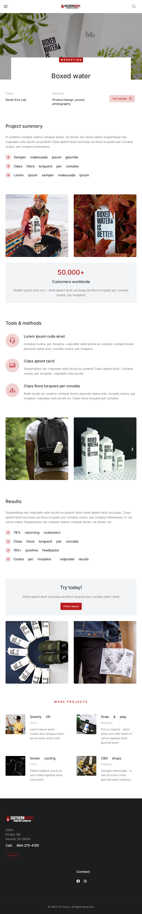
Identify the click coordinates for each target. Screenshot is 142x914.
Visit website (119, 98)
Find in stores (71, 606)
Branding (106, 764)
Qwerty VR (40, 717)
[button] (6, 6)
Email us (12, 855)
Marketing (71, 59)
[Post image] (15, 724)
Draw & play (113, 717)
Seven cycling (42, 758)
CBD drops (111, 758)
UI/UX (33, 722)
